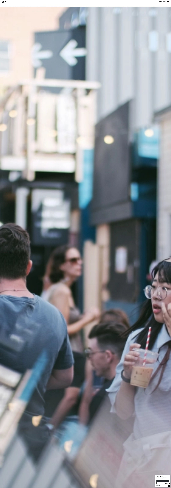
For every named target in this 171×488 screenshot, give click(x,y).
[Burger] (168, 2)
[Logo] (4, 2)
